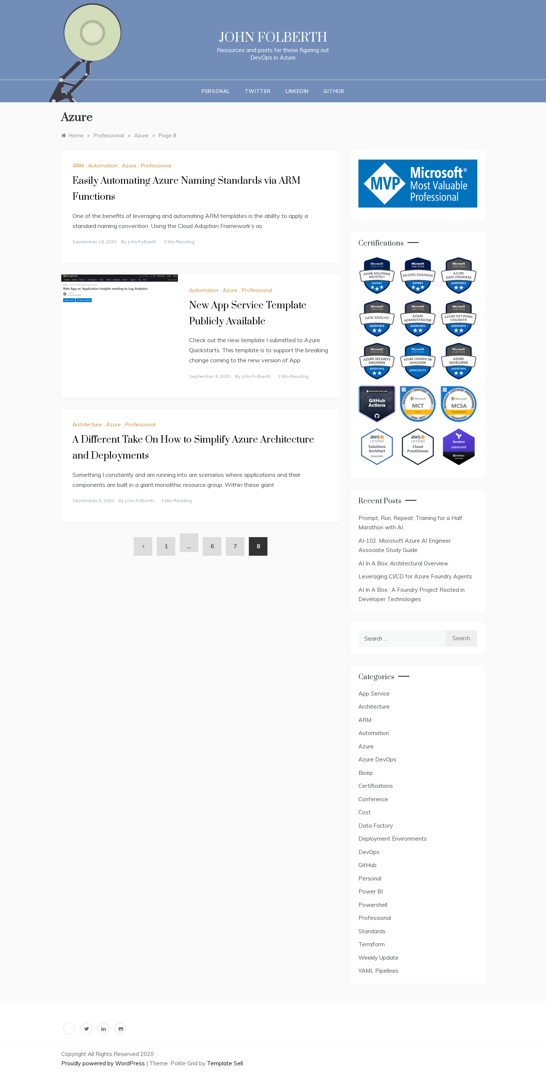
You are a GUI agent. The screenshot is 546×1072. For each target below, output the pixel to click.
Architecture (87, 424)
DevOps (369, 852)
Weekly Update (378, 957)
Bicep (365, 772)
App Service (374, 693)
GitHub (367, 865)
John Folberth (273, 38)
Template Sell (225, 1063)
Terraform (371, 944)
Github (334, 91)
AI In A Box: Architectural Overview (403, 563)
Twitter (258, 91)
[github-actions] (377, 404)
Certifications (375, 785)
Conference (373, 799)
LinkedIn (297, 91)
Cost (364, 812)
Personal (216, 91)
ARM (78, 165)
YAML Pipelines (378, 970)
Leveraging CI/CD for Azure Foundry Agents (415, 576)
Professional (156, 165)
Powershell (372, 904)
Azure (129, 165)
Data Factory (375, 825)
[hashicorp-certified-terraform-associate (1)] (458, 446)
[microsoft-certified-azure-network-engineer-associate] (458, 318)
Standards (372, 931)
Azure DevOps (377, 759)
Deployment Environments (392, 838)
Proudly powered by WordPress (103, 1063)
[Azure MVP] (417, 184)
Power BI (370, 891)
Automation (102, 165)
